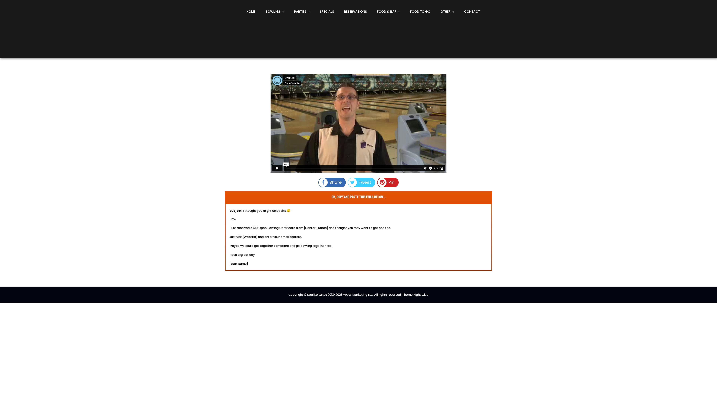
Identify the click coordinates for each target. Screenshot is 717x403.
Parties (300, 11)
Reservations (355, 11)
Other (445, 11)
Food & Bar (386, 11)
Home (250, 11)
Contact (472, 11)
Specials (327, 11)
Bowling (273, 11)
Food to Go (420, 11)
